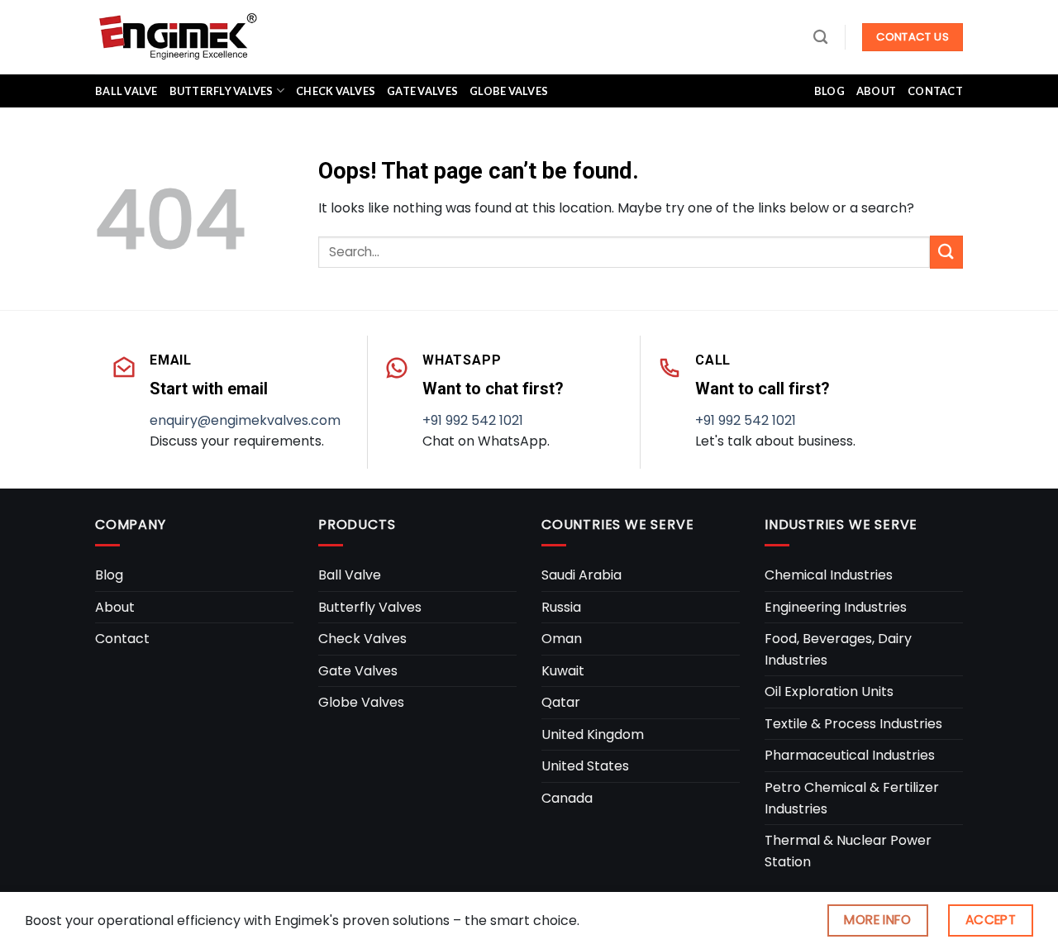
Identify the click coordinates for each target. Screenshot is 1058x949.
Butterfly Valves (221, 91)
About (876, 91)
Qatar (560, 702)
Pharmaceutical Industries (850, 755)
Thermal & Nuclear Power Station (848, 851)
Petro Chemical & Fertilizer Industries (852, 798)
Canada (567, 798)
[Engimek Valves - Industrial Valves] (177, 36)
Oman (561, 638)
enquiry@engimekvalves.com (245, 420)
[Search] (820, 38)
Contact (935, 91)
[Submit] (946, 252)
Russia (561, 607)
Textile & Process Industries (853, 723)
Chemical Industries (829, 574)
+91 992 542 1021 (472, 420)
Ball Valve (126, 91)
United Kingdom (592, 734)
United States (585, 765)
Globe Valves (508, 91)
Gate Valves (422, 91)
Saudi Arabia (581, 574)
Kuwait (562, 670)
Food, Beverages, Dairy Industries (838, 649)
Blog (829, 91)
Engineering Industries (836, 607)
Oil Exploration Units (829, 691)
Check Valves (335, 91)
